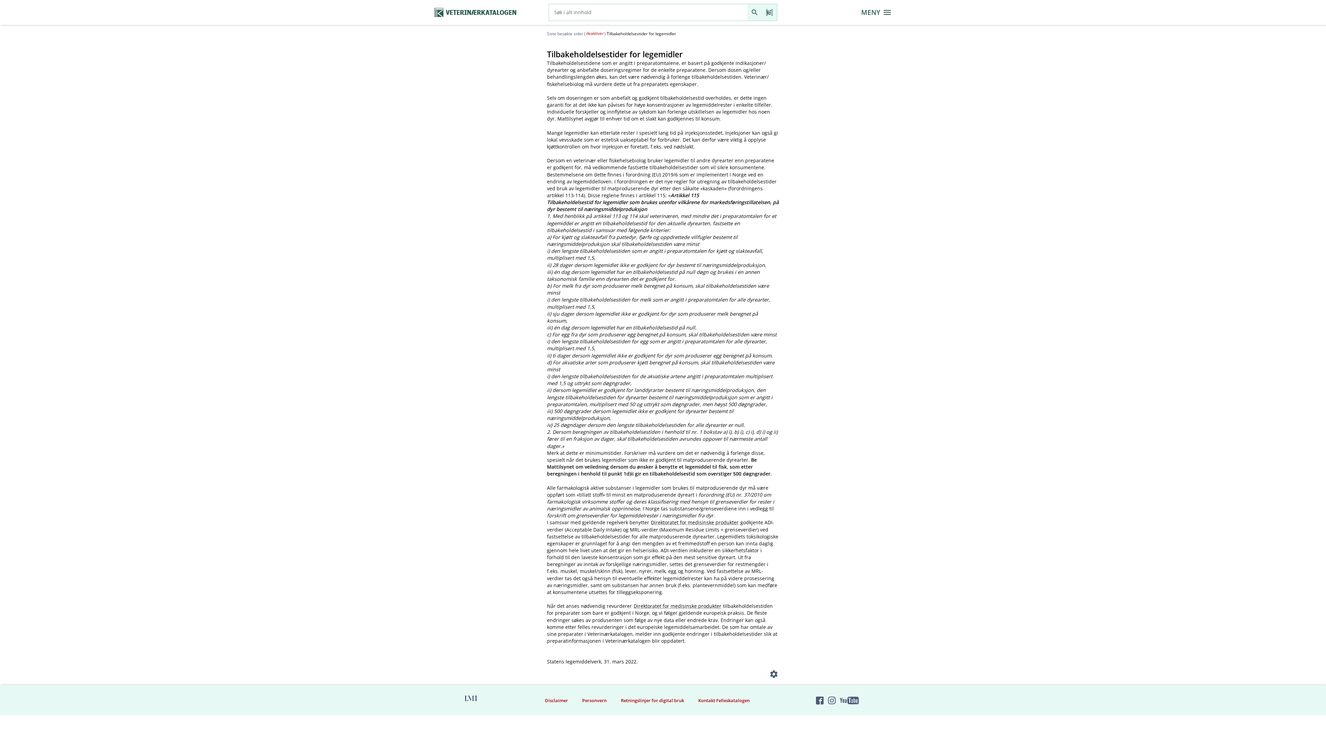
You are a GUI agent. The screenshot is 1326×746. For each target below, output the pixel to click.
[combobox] (648, 12)
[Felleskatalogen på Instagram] (832, 700)
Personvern (594, 700)
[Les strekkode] (769, 12)
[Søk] (754, 12)
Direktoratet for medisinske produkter (695, 522)
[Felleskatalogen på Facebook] (820, 700)
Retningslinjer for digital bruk (652, 700)
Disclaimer (556, 700)
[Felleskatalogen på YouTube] (849, 700)
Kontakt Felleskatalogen (724, 700)
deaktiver (595, 33)
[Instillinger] (774, 675)
